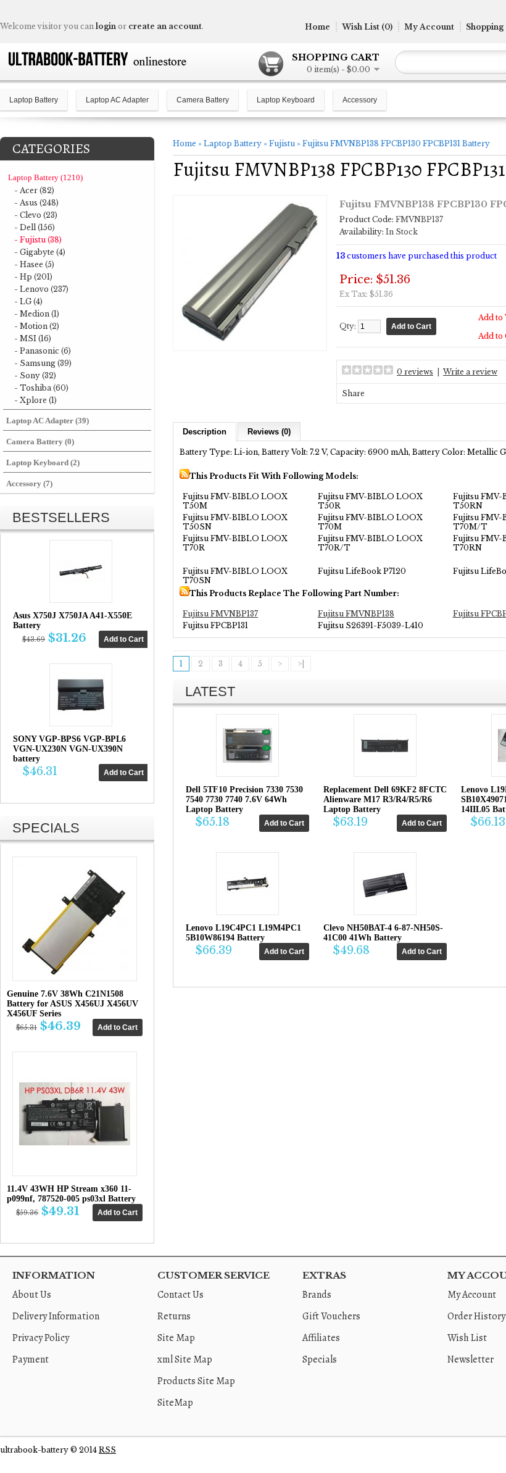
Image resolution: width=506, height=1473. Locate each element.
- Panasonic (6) (42, 350)
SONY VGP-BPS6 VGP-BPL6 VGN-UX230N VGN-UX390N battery (69, 748)
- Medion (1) (36, 313)
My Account (429, 26)
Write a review (470, 371)
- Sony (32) (35, 375)
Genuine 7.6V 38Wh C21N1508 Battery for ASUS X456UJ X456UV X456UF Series (72, 1003)
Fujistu (282, 143)
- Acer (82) (34, 190)
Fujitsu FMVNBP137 (220, 613)
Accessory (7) (29, 483)
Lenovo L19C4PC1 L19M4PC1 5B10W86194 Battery (243, 932)
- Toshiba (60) (41, 387)
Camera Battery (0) (40, 441)
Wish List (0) (367, 26)
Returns (174, 1316)
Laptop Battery (33, 100)
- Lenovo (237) (41, 289)
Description (204, 431)
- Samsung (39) (43, 363)
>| (300, 663)
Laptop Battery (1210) (45, 177)
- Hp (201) (33, 276)
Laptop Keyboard (286, 100)
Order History (476, 1316)
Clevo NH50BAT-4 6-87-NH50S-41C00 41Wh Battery (383, 932)
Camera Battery (202, 100)
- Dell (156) (34, 227)
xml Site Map (184, 1359)
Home (317, 26)
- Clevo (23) (35, 215)
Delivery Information (55, 1316)
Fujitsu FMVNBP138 (356, 613)
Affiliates (321, 1338)
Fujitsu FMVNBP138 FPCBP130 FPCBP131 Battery (396, 143)
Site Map (176, 1338)
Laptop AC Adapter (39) (47, 420)
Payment (30, 1359)
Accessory (359, 100)
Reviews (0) (269, 431)
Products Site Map (196, 1381)
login (106, 26)
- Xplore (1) (35, 400)
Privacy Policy (40, 1338)
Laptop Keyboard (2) (43, 462)
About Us (31, 1294)
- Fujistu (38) (38, 239)
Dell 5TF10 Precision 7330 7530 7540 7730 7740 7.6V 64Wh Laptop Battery (244, 799)
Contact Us (180, 1294)
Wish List (467, 1338)
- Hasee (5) (34, 264)
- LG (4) (28, 301)
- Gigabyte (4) (39, 252)
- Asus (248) (36, 202)
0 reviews (415, 371)
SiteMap (175, 1402)
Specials (319, 1359)
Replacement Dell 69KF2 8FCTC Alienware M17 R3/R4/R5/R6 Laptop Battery (385, 799)
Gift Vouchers (331, 1316)
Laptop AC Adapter (117, 100)
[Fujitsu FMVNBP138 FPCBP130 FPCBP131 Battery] (250, 339)
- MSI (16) (32, 338)
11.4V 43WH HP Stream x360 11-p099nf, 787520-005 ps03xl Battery (71, 1193)
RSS (107, 1449)
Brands (316, 1294)
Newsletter (470, 1359)
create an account (165, 26)
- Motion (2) (36, 326)
